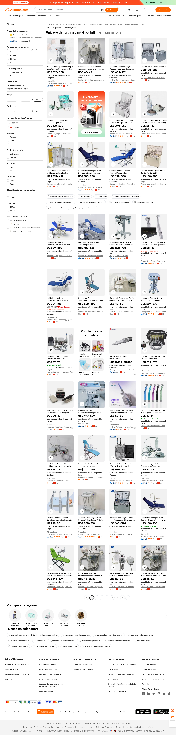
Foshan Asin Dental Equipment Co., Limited (154, 261)
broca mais (41, 641)
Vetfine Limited (84, 424)
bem (38, 99)
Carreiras (8, 679)
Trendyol (115, 723)
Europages (125, 723)
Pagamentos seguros (47, 664)
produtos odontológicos (19, 646)
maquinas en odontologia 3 (45, 646)
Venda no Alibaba (149, 664)
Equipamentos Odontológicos (132, 24)
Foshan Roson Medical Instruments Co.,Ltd (91, 312)
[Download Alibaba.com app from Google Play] (162, 711)
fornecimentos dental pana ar (119, 641)
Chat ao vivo (113, 669)
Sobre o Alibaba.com (14, 659)
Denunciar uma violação (117, 691)
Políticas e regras (46, 691)
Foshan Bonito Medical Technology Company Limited (91, 256)
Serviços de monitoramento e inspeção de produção (51, 685)
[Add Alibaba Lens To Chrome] (45, 711)
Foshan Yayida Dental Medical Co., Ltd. (122, 427)
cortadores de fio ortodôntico (63, 641)
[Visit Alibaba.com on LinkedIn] (148, 693)
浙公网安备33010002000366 (130, 731)
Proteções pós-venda (48, 679)
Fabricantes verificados (82, 664)
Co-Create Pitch (11, 669)
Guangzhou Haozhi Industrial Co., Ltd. (122, 370)
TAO (108, 723)
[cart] (137, 10)
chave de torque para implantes (61, 196)
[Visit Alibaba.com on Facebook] (143, 693)
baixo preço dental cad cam (85, 208)
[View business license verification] (111, 731)
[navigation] (25, 311)
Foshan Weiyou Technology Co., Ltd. (60, 372)
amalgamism (102, 196)
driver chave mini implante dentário (91, 202)
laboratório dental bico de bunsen (77, 635)
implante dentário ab (50, 635)
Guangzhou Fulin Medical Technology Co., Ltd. (60, 184)
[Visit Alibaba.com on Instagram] (158, 693)
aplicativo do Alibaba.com (122, 712)
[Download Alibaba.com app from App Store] (143, 711)
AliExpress (51, 723)
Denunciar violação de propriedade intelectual (122, 685)
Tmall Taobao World (75, 723)
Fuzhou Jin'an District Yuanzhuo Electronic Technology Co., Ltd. (60, 427)
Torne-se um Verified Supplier (154, 679)
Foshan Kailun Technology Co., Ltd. (122, 80)
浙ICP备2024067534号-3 (154, 731)
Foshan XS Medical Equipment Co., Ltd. (91, 80)
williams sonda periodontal (90, 641)
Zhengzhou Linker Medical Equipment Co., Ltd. (154, 312)
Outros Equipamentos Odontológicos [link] (61, 28)
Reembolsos (113, 679)
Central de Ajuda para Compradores (122, 664)
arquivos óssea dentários (20, 641)
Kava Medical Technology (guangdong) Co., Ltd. (60, 320)
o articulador (85, 196)
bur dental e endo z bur (145, 202)
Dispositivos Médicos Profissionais (102, 24)
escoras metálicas (143, 641)
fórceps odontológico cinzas (60, 202)
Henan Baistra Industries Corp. (121, 134)
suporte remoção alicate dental (141, 635)
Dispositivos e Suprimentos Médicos (70, 24)
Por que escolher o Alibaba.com (17, 664)
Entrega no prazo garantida (50, 674)
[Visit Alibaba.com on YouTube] (164, 693)
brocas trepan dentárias (59, 208)
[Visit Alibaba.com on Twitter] (153, 693)
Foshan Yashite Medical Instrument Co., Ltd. (154, 426)
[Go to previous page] (86, 597)
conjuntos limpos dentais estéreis (127, 196)
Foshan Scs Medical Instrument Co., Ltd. (91, 187)
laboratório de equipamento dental (97, 646)
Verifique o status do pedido (153, 674)
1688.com (61, 723)
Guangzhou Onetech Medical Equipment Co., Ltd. (122, 184)
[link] (172, 710)
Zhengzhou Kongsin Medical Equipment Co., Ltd (154, 184)
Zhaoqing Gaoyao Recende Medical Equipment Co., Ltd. (60, 256)
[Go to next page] (127, 597)
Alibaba (49, 24)
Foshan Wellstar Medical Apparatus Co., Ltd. (122, 312)
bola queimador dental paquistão (23, 635)
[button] (102, 9)
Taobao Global (98, 723)
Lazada (88, 723)
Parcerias (145, 684)
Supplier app (70, 712)
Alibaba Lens (19, 712)
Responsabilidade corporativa (17, 674)
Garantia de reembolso (48, 669)
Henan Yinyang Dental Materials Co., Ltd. (60, 134)
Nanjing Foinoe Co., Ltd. (118, 256)
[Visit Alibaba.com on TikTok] (169, 693)
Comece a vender (149, 669)
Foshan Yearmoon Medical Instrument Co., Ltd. (154, 134)
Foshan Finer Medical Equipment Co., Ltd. (60, 83)
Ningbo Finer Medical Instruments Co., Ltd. (154, 78)
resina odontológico (70, 646)
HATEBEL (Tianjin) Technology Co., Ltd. (154, 373)
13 (122, 598)
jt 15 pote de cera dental (120, 202)
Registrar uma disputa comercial (121, 674)
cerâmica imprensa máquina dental (110, 635)
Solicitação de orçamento (83, 669)
